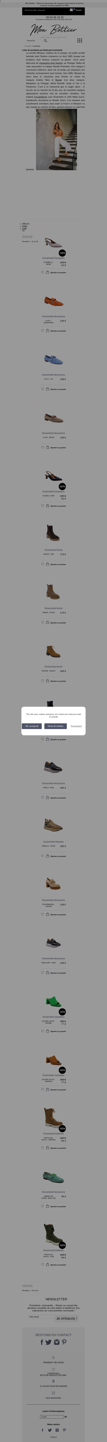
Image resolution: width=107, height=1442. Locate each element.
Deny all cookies (55, 726)
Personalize (76, 726)
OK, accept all (31, 726)
